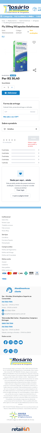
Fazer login (20, 190)
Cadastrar (5, 264)
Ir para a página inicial (20, 196)
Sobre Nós (5, 220)
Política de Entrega (7, 252)
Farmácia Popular (7, 240)
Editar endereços (7, 270)
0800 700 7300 (7, 323)
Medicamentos (12, 21)
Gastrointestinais (24, 21)
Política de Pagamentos (9, 250)
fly (3, 36)
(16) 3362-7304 (7, 302)
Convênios (5, 237)
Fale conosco (6, 228)
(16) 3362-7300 (7, 327)
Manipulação (6, 243)
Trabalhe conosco (7, 225)
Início (3, 21)
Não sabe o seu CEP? (10, 117)
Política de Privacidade (9, 255)
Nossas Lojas (6, 222)
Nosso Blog (5, 230)
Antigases (36, 21)
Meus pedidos (6, 267)
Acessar (4, 262)
